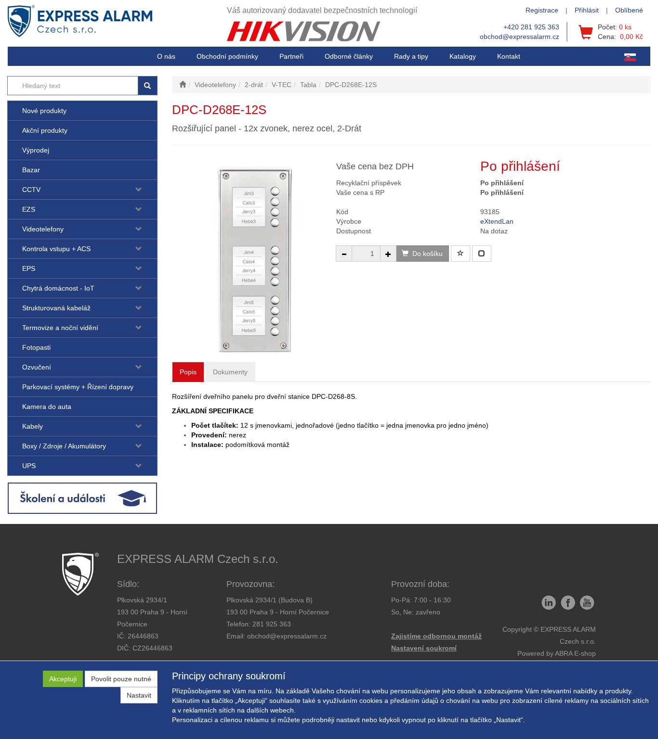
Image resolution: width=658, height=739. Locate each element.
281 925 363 (271, 624)
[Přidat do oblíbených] (460, 253)
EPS (28, 268)
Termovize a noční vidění (60, 327)
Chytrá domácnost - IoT (58, 288)
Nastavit (139, 695)
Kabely (32, 426)
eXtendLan (496, 221)
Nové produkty (44, 111)
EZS (28, 209)
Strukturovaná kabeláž (56, 308)
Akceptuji (63, 679)
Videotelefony (43, 229)
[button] (411, 56)
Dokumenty (230, 372)
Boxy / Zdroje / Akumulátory (64, 446)
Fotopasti (36, 347)
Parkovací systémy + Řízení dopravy (77, 387)
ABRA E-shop (575, 653)
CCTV (31, 189)
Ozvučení (36, 367)
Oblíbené (629, 10)
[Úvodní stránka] (182, 85)
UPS (29, 466)
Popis (188, 372)
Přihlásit (587, 10)
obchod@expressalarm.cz (519, 36)
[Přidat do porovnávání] (481, 253)
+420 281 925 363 (531, 27)
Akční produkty (44, 130)
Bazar (31, 170)
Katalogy (462, 56)
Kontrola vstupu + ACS (56, 249)
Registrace (542, 10)
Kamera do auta (46, 406)
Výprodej (35, 150)
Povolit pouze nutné (121, 679)
